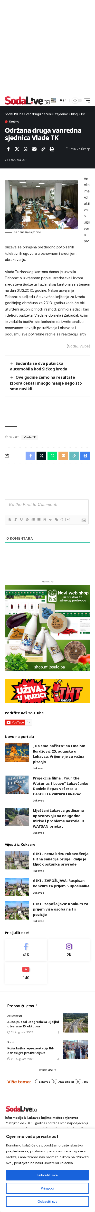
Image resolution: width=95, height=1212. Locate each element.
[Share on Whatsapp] (25, 149)
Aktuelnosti (14, 1015)
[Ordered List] (33, 520)
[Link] (56, 520)
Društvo (14, 121)
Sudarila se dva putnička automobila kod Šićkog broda (38, 366)
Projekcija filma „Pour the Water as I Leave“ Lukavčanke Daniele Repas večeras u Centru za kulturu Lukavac (60, 786)
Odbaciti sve (47, 1201)
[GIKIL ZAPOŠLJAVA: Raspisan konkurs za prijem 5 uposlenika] (17, 887)
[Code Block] (50, 520)
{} (62, 519)
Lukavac (38, 768)
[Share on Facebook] (8, 149)
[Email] (34, 149)
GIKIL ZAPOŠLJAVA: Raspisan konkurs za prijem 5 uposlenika (61, 883)
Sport (10, 1042)
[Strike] (27, 520)
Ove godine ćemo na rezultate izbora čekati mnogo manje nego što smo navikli (46, 383)
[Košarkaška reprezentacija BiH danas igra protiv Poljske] (75, 1049)
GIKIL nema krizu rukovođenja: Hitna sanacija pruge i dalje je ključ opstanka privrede (61, 859)
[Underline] (21, 520)
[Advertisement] (47, 47)
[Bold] (9, 520)
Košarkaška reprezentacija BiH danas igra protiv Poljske (30, 1050)
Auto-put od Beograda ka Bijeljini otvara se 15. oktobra (33, 1024)
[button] (53, 100)
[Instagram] (69, 950)
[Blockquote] (45, 520)
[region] (47, 1170)
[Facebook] (26, 950)
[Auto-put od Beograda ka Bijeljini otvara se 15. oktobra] (75, 1023)
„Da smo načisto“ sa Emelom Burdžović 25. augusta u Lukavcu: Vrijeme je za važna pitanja (59, 753)
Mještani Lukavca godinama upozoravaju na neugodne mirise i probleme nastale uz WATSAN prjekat (59, 818)
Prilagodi (47, 1188)
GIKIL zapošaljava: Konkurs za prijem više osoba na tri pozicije (60, 909)
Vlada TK (30, 437)
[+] (68, 519)
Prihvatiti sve (47, 1175)
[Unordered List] (39, 520)
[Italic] (15, 520)
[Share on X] (17, 149)
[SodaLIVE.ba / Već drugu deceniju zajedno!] (27, 100)
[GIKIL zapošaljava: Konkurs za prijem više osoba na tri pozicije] (17, 910)
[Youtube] (26, 973)
